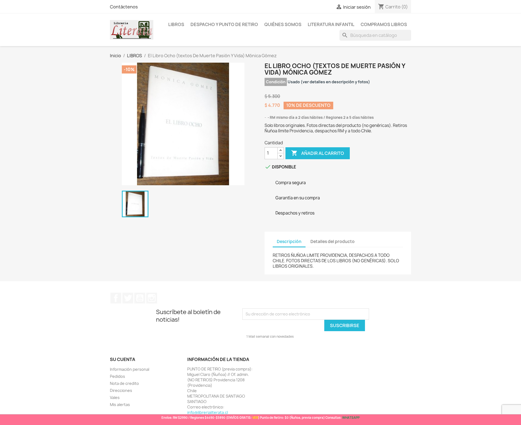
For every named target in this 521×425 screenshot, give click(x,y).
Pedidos (117, 376)
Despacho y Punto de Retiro (224, 24)
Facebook (115, 298)
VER (255, 418)
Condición (275, 81)
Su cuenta (122, 359)
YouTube (139, 298)
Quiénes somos (282, 24)
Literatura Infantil (331, 24)
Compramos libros (384, 24)
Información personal (129, 369)
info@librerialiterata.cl (207, 412)
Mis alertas (120, 404)
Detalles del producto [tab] (332, 241)
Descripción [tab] (289, 241)
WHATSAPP (351, 418)
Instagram (151, 298)
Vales (115, 397)
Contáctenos (124, 7)
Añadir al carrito (317, 153)
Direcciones (121, 390)
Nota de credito (124, 383)
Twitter (127, 298)
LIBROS (176, 24)
